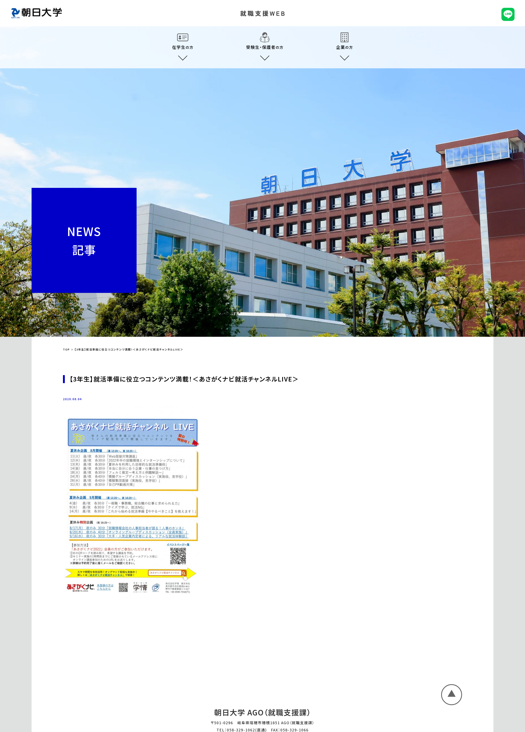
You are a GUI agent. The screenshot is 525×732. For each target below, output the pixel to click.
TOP (66, 349)
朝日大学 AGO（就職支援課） (262, 712)
